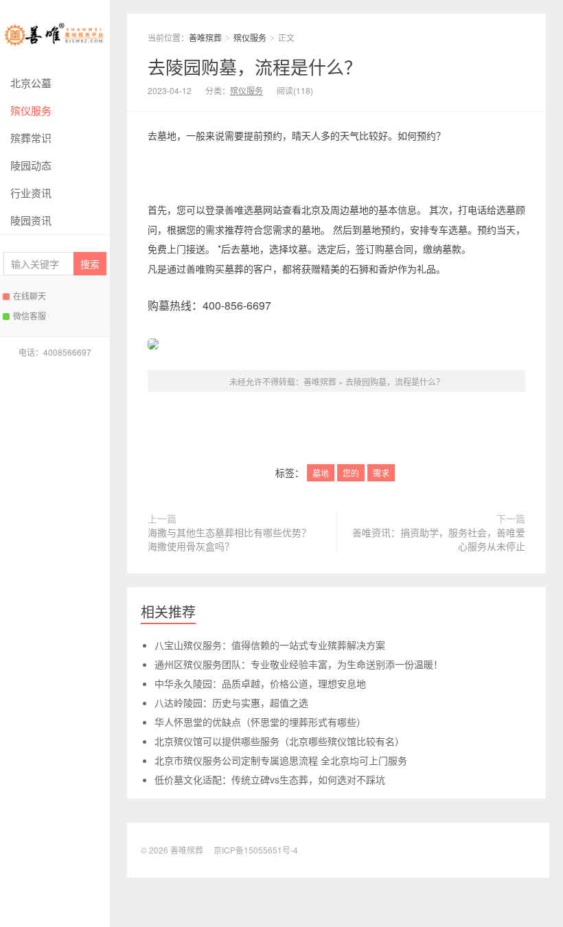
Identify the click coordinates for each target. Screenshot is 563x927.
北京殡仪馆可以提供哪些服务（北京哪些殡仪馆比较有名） (279, 741)
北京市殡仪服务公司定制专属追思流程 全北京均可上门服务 (280, 760)
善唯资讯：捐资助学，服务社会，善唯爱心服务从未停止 (438, 539)
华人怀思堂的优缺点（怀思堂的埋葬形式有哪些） (260, 722)
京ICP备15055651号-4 (256, 850)
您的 (351, 473)
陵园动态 (30, 165)
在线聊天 (29, 295)
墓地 (320, 473)
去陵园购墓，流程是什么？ (255, 66)
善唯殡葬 (55, 34)
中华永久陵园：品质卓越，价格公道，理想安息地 (260, 683)
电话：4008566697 (55, 352)
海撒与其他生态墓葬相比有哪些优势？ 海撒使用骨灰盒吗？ (229, 539)
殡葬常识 (30, 137)
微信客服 (29, 315)
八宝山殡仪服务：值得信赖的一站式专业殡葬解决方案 (269, 645)
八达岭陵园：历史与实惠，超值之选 (231, 702)
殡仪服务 (30, 110)
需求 (381, 473)
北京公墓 (30, 83)
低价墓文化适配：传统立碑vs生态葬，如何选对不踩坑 (269, 779)
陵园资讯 (30, 220)
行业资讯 (30, 192)
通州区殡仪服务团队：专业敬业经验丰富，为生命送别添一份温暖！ (298, 664)
